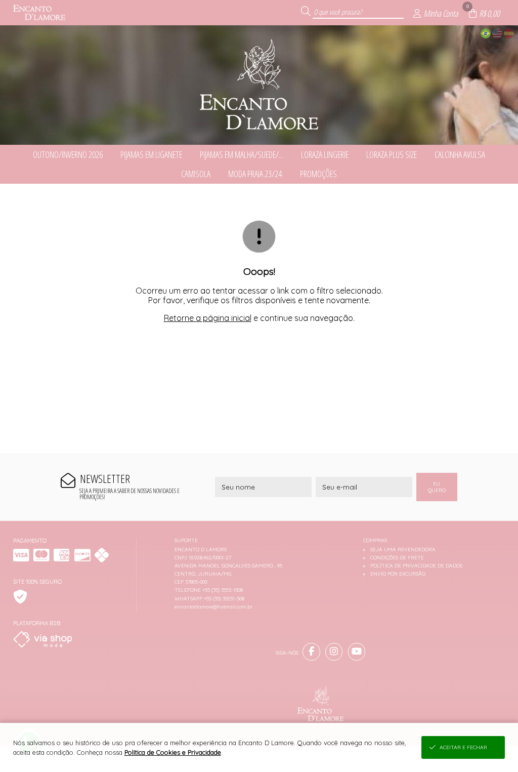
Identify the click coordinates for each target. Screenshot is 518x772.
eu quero (437, 487)
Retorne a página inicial (207, 318)
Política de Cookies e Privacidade (172, 752)
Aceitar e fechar (463, 747)
